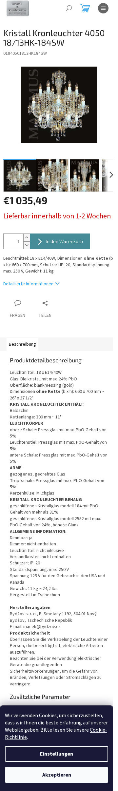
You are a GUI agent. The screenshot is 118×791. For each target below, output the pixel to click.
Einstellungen (56, 754)
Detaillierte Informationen (28, 284)
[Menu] (103, 8)
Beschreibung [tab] (22, 344)
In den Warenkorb (64, 241)
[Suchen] (68, 8)
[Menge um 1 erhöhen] (26, 237)
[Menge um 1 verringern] (26, 245)
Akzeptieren (56, 775)
